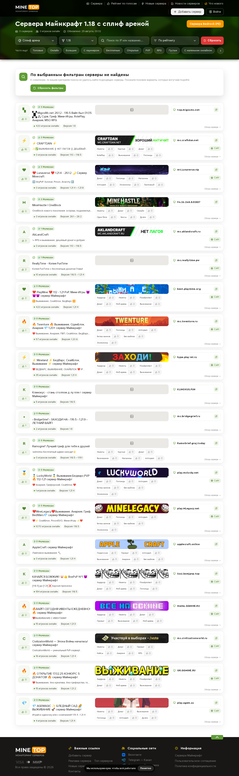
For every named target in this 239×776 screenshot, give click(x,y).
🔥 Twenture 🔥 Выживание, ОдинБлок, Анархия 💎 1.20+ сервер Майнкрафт (58, 326)
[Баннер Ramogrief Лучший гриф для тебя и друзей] (132, 443)
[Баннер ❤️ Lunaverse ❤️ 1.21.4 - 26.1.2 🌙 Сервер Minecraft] (132, 170)
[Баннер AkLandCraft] (132, 231)
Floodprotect (146, 298)
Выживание (124, 155)
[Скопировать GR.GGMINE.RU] (216, 670)
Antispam (101, 185)
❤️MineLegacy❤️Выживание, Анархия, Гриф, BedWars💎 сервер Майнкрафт (61, 513)
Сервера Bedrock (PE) (205, 24)
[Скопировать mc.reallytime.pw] (216, 260)
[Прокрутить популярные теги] (220, 51)
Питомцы (147, 155)
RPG (159, 50)
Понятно (145, 768)
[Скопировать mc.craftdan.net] (216, 140)
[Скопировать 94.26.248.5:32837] (216, 202)
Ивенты (100, 149)
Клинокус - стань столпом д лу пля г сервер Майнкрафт (61, 394)
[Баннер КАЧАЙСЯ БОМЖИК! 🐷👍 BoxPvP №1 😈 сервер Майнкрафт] (132, 573)
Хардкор (101, 298)
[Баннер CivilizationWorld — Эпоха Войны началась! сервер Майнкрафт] (132, 638)
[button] (196, 110)
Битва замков (103, 336)
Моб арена (121, 304)
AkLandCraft (40, 234)
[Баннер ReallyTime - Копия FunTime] (132, 260)
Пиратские (102, 553)
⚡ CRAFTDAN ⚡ (44, 143)
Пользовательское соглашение (195, 761)
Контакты (74, 771)
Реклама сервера (80, 761)
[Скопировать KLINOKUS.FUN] (216, 389)
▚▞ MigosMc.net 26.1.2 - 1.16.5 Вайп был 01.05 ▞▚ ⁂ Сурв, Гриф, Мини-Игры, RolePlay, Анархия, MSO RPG (62, 116)
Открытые (133, 50)
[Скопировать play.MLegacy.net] (216, 508)
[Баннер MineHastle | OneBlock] (132, 202)
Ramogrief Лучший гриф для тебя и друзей (61, 446)
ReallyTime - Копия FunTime (50, 263)
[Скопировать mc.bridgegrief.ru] (216, 416)
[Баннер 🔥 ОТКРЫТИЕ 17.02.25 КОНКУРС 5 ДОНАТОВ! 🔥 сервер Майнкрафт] (132, 670)
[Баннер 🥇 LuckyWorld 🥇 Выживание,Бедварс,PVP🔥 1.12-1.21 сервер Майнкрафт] (132, 472)
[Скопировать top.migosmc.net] (216, 109)
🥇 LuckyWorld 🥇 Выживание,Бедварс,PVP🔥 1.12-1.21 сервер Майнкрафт (61, 477)
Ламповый (149, 185)
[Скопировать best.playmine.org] (216, 289)
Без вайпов (129, 336)
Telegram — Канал (140, 760)
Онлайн (54, 50)
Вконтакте (135, 754)
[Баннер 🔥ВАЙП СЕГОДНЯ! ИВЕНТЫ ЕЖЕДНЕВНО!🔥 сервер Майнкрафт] (132, 606)
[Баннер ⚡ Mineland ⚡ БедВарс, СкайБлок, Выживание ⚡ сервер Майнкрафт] (132, 357)
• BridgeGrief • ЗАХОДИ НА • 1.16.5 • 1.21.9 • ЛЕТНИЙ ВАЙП (59, 421)
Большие (71, 50)
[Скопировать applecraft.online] (216, 544)
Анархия (126, 559)
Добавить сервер (80, 755)
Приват (125, 553)
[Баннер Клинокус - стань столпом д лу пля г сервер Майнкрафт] (132, 389)
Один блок (102, 217)
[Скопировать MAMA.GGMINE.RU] (216, 605)
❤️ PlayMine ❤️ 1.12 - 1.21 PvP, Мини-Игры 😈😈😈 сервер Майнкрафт (61, 294)
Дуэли (143, 217)
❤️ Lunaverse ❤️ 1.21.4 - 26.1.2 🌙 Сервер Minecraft (59, 174)
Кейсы (100, 653)
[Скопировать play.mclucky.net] (216, 472)
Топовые (38, 50)
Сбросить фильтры (50, 88)
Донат (141, 149)
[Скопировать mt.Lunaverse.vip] (216, 169)
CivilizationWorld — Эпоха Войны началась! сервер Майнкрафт (60, 643)
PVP (148, 50)
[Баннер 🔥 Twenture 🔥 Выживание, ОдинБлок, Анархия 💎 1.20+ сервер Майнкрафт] (132, 321)
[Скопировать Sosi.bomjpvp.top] (216, 573)
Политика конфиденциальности (195, 766)
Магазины (143, 178)
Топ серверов (103, 761)
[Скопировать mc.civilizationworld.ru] (216, 638)
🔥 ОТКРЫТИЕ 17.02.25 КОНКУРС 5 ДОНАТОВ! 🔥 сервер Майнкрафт (56, 675)
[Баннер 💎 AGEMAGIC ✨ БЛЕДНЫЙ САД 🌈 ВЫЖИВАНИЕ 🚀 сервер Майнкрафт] (132, 703)
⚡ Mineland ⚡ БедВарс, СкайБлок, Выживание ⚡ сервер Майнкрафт (56, 362)
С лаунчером (91, 50)
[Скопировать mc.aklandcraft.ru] (216, 231)
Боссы (124, 217)
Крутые (121, 149)
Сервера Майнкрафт (188, 755)
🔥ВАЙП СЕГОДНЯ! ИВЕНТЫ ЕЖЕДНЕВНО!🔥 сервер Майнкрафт (61, 610)
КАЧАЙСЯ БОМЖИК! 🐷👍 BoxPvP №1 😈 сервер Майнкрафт (59, 578)
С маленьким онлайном (198, 50)
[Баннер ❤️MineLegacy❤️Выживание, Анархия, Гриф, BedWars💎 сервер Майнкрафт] (132, 508)
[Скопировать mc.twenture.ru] (216, 321)
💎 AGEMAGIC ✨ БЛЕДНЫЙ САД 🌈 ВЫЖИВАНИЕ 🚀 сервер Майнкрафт (57, 707)
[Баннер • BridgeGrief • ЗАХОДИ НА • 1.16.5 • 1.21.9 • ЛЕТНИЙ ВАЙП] (132, 416)
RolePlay (101, 155)
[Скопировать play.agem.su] (216, 702)
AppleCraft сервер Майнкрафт (52, 547)
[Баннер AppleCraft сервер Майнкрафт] (132, 544)
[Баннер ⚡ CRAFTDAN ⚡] (132, 140)
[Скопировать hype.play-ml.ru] (216, 357)
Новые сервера (79, 766)
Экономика (125, 185)
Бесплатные (113, 50)
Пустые (173, 50)
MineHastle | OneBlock (46, 205)
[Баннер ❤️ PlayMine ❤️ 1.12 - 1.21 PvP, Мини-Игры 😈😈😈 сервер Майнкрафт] (132, 289)
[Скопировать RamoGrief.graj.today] (216, 443)
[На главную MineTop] (27, 8)
